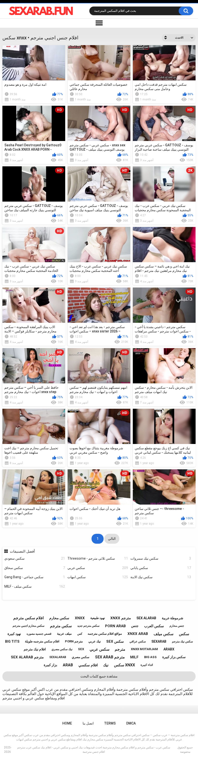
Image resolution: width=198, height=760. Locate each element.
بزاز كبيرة (50, 665)
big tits (12, 641)
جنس (135, 626)
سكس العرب (154, 626)
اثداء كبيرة (147, 665)
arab (68, 665)
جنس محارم (177, 625)
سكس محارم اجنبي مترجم (28, 625)
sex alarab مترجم (27, 657)
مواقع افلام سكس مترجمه (105, 633)
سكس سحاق (34, 568)
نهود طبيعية (97, 618)
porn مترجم (74, 641)
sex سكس (115, 641)
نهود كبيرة (14, 634)
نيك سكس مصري (61, 649)
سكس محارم (59, 618)
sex (81, 649)
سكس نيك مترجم (182, 641)
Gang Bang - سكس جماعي (34, 577)
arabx (168, 649)
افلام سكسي (88, 665)
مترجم (120, 649)
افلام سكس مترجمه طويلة (42, 641)
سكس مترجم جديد (88, 625)
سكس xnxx (124, 665)
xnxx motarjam (144, 649)
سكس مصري (80, 657)
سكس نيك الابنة (160, 577)
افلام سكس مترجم (28, 618)
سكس (184, 634)
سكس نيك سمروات (160, 558)
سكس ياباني (160, 568)
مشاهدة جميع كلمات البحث (99, 676)
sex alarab (146, 618)
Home (67, 723)
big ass (150, 657)
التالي (112, 539)
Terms (110, 723)
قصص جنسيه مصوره (39, 633)
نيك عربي (94, 641)
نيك (105, 665)
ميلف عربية (64, 633)
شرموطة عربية (172, 618)
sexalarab (57, 657)
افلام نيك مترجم (35, 649)
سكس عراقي (137, 641)
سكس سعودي (34, 558)
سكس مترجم (61, 626)
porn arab (115, 626)
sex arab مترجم (110, 657)
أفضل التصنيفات (22, 551)
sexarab (158, 641)
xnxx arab (137, 634)
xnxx (80, 618)
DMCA (131, 723)
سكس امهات (97, 577)
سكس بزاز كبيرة (174, 657)
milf (134, 657)
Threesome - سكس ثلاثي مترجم (97, 558)
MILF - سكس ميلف (34, 586)
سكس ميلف (163, 634)
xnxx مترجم (120, 618)
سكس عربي (97, 568)
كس (79, 633)
